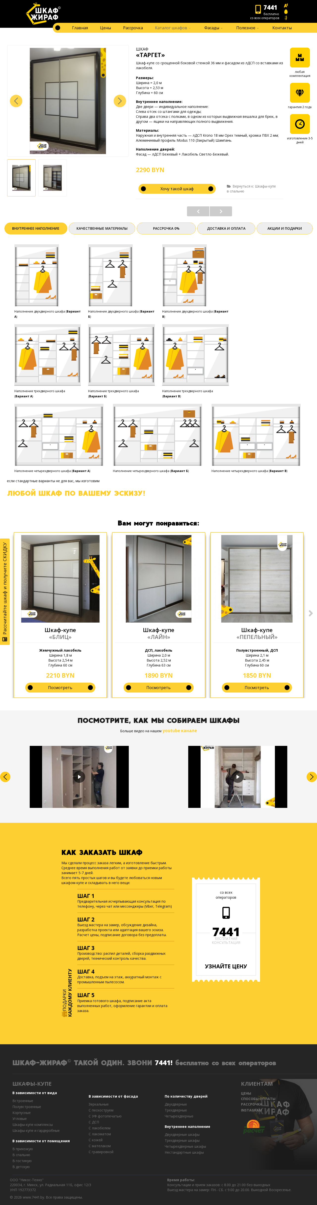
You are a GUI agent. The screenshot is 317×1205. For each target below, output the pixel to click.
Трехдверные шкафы (182, 1140)
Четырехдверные (179, 1116)
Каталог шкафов (171, 28)
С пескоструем (101, 1110)
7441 (226, 932)
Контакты (282, 28)
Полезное (245, 28)
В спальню (21, 1154)
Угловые (19, 1118)
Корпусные (21, 1112)
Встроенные (22, 1100)
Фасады (211, 28)
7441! (164, 1062)
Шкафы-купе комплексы (32, 1124)
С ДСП (94, 1122)
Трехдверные (176, 1110)
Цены (105, 28)
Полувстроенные (26, 1106)
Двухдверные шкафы (182, 1134)
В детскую (21, 1166)
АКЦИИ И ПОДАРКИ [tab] (284, 228)
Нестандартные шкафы (184, 1152)
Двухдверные (176, 1104)
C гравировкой (101, 1151)
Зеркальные (99, 1104)
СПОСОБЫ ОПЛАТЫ (258, 1098)
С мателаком (100, 1145)
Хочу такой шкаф (177, 188)
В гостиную (22, 1160)
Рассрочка (133, 28)
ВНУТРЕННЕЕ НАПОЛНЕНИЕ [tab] (35, 228)
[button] (120, 101)
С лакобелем (99, 1128)
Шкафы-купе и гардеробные (36, 1130)
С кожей (96, 1140)
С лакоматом (100, 1134)
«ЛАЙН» (158, 636)
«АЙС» (198, 211)
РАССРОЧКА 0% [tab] (166, 228)
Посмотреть (60, 687)
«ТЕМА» (221, 211)
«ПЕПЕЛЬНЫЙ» (257, 636)
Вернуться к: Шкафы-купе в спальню (251, 188)
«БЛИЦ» (60, 636)
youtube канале (179, 730)
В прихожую (22, 1148)
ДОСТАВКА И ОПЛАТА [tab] (226, 228)
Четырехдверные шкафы (185, 1146)
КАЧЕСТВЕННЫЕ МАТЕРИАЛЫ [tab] (102, 228)
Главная (80, 28)
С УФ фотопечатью (105, 1116)
